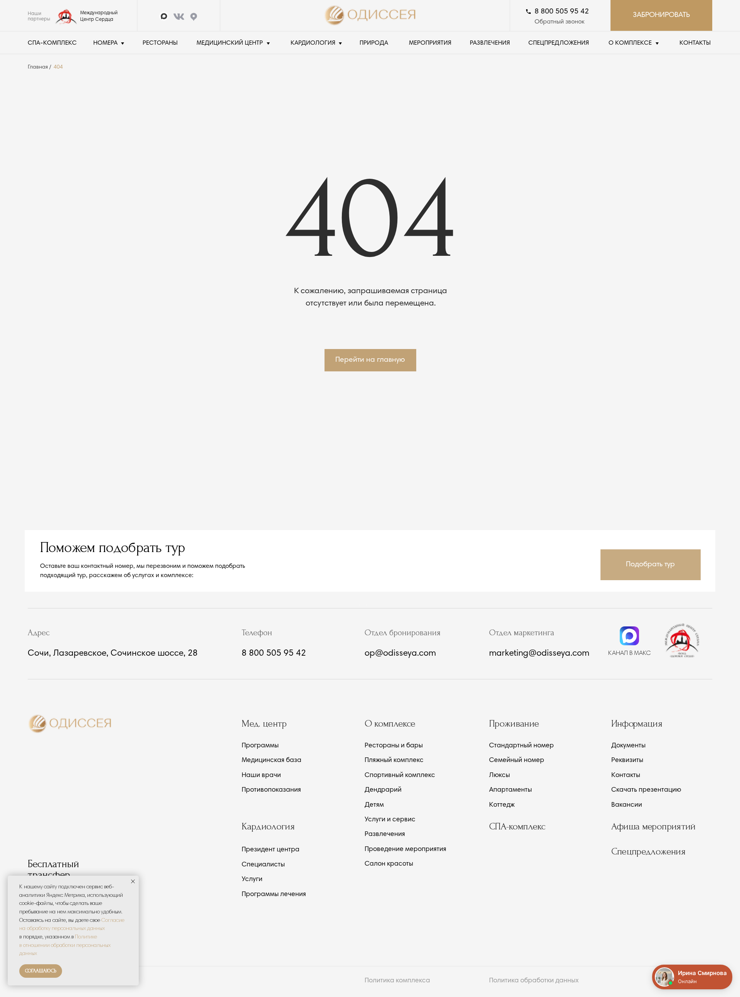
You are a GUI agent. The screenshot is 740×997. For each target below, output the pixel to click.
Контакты (625, 775)
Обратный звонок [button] (560, 22)
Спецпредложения (558, 43)
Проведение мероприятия (405, 849)
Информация (637, 723)
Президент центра (270, 850)
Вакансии (626, 805)
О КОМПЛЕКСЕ (630, 43)
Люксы (499, 775)
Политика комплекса (397, 980)
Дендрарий (383, 790)
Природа (374, 43)
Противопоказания (271, 790)
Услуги (252, 879)
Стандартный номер (521, 746)
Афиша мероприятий (653, 826)
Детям (374, 805)
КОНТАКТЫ (695, 43)
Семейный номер (516, 760)
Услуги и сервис (390, 820)
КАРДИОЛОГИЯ (313, 43)
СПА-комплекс (52, 43)
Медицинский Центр (230, 43)
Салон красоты (389, 864)
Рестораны (160, 43)
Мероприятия (430, 43)
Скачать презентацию (646, 790)
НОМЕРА (105, 43)
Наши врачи (261, 775)
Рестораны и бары (394, 746)
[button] (650, 564)
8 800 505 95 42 (562, 11)
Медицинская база (271, 760)
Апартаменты (510, 790)
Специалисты (263, 865)
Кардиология (268, 826)
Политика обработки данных (534, 980)
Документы (628, 746)
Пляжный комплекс (394, 760)
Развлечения (490, 43)
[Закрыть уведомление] (133, 881)
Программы (260, 746)
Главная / (39, 67)
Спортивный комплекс (400, 775)
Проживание (514, 723)
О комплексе (390, 723)
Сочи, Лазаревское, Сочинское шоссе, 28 (113, 654)
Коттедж (502, 805)
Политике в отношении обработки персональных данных (65, 946)
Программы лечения (274, 894)
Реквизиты (627, 760)
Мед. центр (264, 723)
